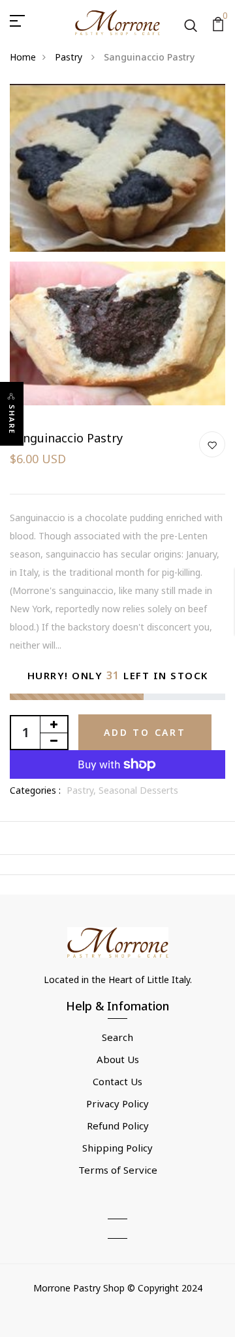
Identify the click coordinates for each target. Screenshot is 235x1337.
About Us (118, 1059)
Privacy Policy (117, 1103)
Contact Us (117, 1081)
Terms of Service (117, 1169)
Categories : (35, 790)
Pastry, (83, 790)
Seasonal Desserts (138, 790)
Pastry (70, 57)
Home (23, 57)
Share (12, 420)
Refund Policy (118, 1125)
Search (117, 1037)
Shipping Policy (117, 1147)
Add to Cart (145, 732)
